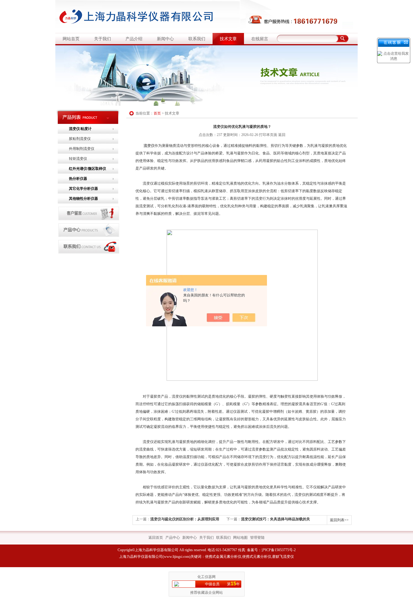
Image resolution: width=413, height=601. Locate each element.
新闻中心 (165, 39)
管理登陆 (257, 537)
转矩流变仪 (78, 159)
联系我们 (196, 39)
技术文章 (228, 39)
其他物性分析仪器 (83, 198)
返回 (281, 135)
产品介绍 (133, 39)
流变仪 (149, 146)
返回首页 (155, 537)
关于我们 (102, 39)
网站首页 (71, 39)
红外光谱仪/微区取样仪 (87, 168)
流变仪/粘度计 (80, 129)
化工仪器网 (206, 577)
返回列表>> (339, 520)
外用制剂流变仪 (81, 149)
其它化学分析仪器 (83, 188)
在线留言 (259, 39)
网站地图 (240, 537)
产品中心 (172, 537)
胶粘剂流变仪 (80, 139)
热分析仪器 (78, 178)
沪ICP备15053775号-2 (279, 550)
